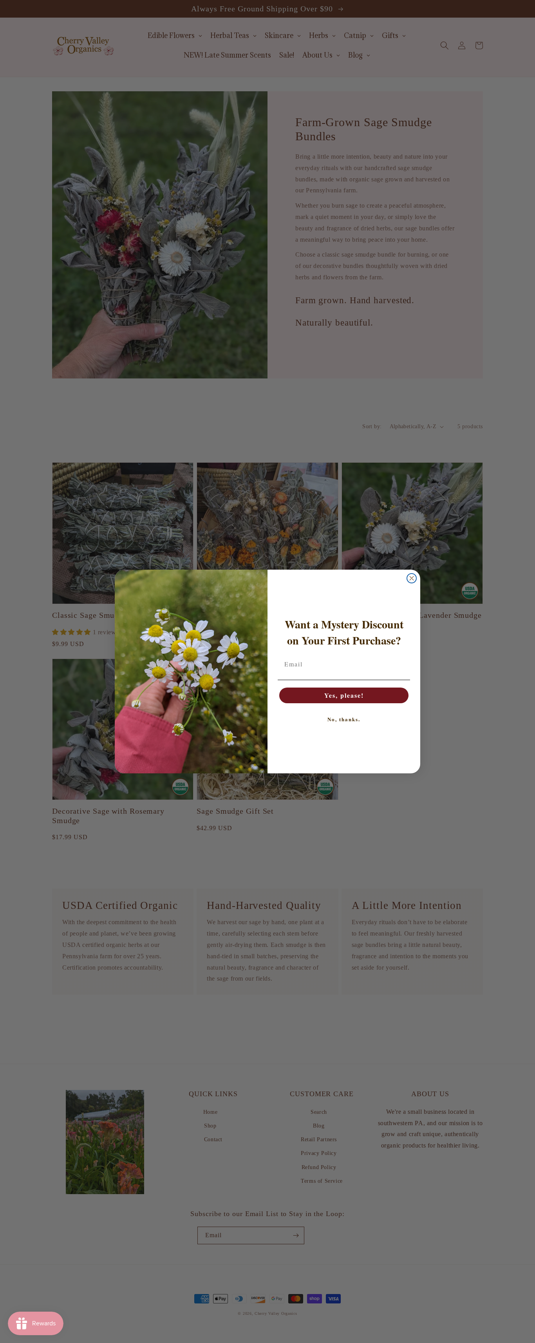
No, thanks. (343, 719)
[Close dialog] (411, 578)
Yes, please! (344, 695)
